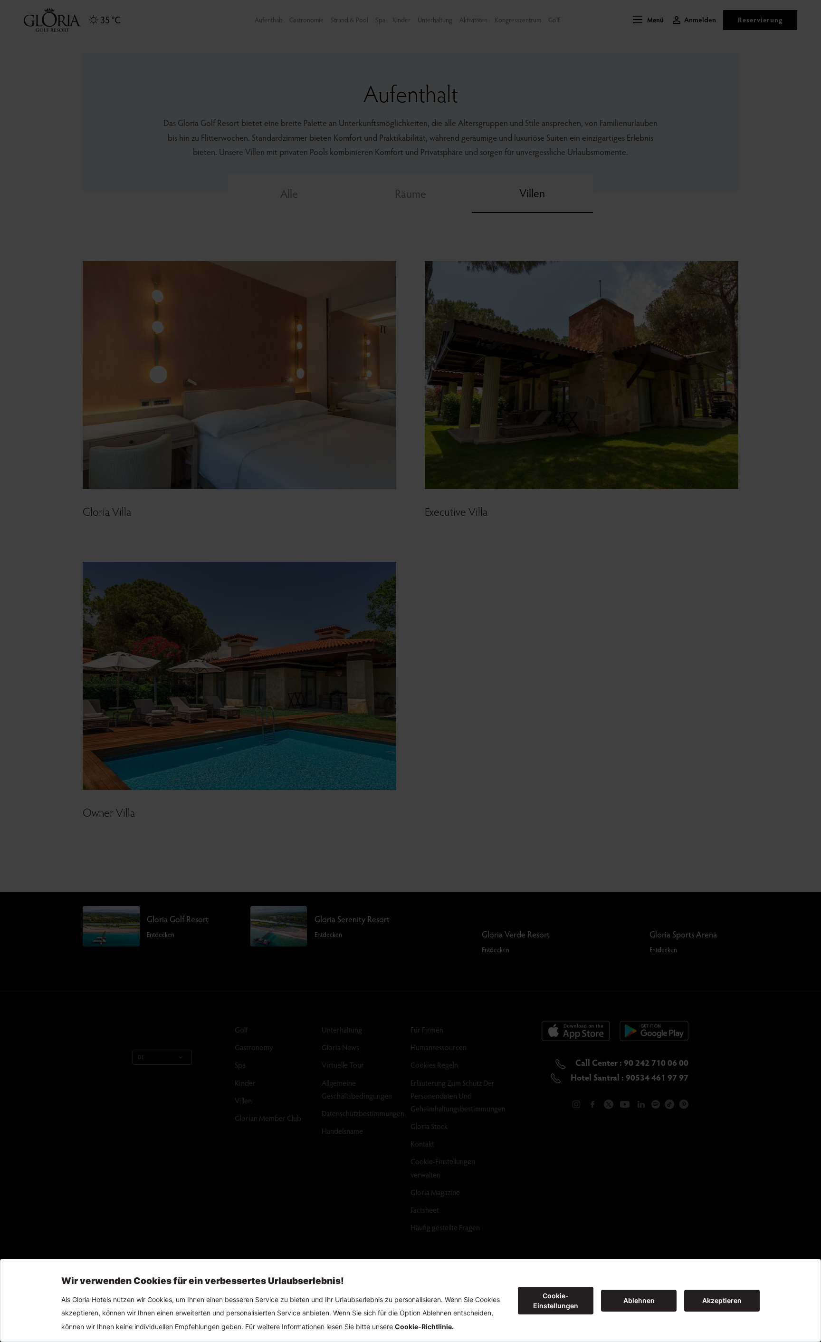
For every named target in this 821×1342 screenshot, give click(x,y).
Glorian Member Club (268, 1118)
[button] (648, 20)
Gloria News (340, 1047)
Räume (410, 193)
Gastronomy (254, 1047)
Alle (289, 193)
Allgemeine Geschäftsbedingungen (357, 1089)
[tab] (225, 474)
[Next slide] (373, 375)
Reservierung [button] (760, 19)
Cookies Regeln (434, 1065)
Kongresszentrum (518, 19)
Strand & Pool (349, 19)
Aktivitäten (473, 19)
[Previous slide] (105, 375)
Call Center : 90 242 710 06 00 (630, 1062)
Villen (532, 193)
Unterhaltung (435, 19)
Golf (554, 19)
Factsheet (424, 1210)
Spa (380, 19)
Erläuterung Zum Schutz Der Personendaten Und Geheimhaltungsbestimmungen (458, 1095)
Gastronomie (306, 19)
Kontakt (422, 1144)
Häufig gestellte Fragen (445, 1227)
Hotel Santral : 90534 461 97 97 (628, 1077)
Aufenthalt (268, 19)
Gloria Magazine (435, 1192)
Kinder (401, 19)
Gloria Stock (429, 1126)
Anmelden (700, 19)
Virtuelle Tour (343, 1065)
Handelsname (342, 1131)
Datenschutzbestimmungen (363, 1113)
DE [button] (141, 1057)
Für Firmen (426, 1029)
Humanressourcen (438, 1047)
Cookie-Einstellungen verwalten (442, 1167)
